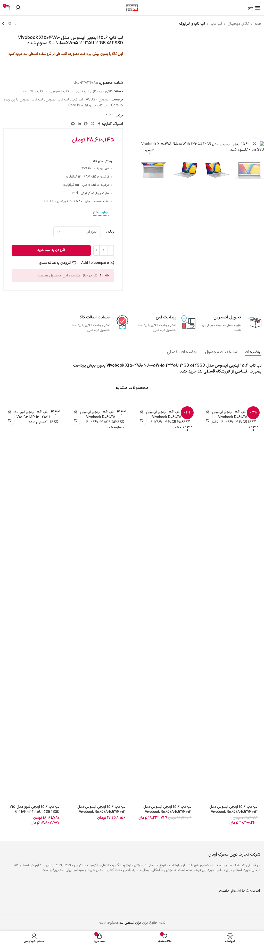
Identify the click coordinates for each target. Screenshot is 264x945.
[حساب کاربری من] (18, 8)
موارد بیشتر (101, 212)
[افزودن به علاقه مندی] (207, 420)
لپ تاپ (216, 24)
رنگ (111, 231)
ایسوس (108, 114)
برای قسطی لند (130, 922)
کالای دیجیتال (238, 24)
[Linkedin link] (79, 124)
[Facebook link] (99, 124)
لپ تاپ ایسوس (63, 91)
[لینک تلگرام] (73, 124)
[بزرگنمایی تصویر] (254, 143)
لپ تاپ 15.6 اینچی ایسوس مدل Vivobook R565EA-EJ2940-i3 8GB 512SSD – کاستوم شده (101, 812)
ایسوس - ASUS (97, 99)
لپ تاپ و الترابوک (192, 24)
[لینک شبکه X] (92, 124)
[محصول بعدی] (3, 24)
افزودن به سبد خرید (51, 250)
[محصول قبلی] (15, 24)
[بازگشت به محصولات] (9, 24)
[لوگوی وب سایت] (132, 7)
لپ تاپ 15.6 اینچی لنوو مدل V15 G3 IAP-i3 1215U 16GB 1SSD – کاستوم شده (35, 812)
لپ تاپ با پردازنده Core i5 (88, 105)
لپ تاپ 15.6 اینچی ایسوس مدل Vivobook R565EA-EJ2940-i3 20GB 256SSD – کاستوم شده (167, 812)
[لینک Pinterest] (85, 124)
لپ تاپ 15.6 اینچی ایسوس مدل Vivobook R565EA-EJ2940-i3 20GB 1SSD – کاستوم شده (233, 812)
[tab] (253, 352)
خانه (258, 24)
